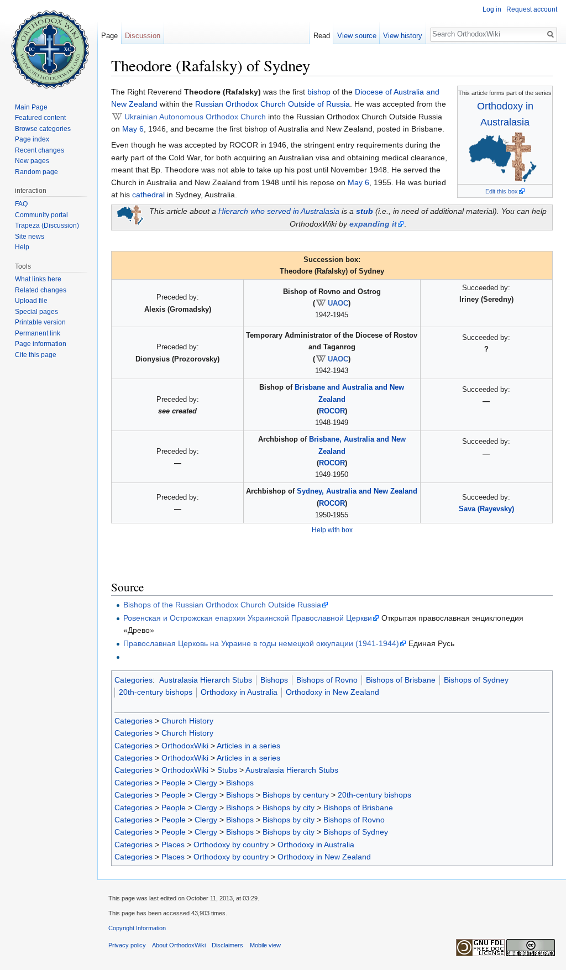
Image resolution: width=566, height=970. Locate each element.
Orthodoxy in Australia (239, 692)
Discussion (142, 36)
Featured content (40, 118)
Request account (531, 9)
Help (22, 247)
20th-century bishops (155, 692)
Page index (32, 139)
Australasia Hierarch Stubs (205, 679)
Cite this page (35, 355)
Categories (133, 679)
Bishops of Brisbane (401, 679)
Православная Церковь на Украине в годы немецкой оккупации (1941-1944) (261, 643)
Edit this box (501, 191)
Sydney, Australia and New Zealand (357, 491)
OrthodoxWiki (184, 745)
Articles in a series (248, 745)
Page (109, 36)
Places (173, 844)
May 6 (133, 128)
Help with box (332, 529)
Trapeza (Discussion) (47, 225)
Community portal (41, 215)
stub (364, 211)
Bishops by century (296, 794)
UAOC (338, 303)
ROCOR (332, 411)
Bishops (274, 679)
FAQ (21, 204)
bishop (319, 91)
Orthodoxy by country (231, 844)
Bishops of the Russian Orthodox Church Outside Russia (222, 604)
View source (356, 36)
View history (402, 36)
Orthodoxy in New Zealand (332, 692)
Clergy (206, 782)
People (173, 782)
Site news (29, 236)
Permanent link (37, 333)
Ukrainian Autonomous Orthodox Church (195, 116)
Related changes (40, 290)
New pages (32, 161)
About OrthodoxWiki (179, 945)
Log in (492, 9)
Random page (36, 172)
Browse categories (43, 129)
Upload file (31, 301)
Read (321, 36)
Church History (187, 720)
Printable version (40, 322)
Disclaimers (227, 945)
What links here (38, 279)
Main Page (31, 107)
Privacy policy (127, 945)
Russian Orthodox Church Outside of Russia (272, 103)
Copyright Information (137, 928)
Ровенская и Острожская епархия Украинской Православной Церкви (247, 618)
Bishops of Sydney (476, 679)
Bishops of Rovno (327, 679)
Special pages (36, 312)
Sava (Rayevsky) (486, 509)
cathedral (148, 194)
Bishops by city (289, 807)
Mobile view (265, 945)
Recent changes (39, 150)
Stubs (227, 769)
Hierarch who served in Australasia (278, 211)
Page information (40, 344)
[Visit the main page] (48, 44)
